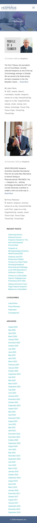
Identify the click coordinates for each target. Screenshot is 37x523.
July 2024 (11, 377)
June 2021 (12, 424)
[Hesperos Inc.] (9, 7)
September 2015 (14, 512)
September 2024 (14, 374)
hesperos (24, 95)
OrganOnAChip (23, 101)
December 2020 (14, 434)
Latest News (12, 88)
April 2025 (12, 358)
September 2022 (14, 405)
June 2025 (12, 352)
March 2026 (12, 336)
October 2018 (13, 475)
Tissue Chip (24, 107)
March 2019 (12, 468)
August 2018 (13, 481)
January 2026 (13, 339)
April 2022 (12, 415)
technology (15, 107)
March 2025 (12, 361)
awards (14, 91)
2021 (9, 91)
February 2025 (13, 365)
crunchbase (9, 95)
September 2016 (14, 506)
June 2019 (12, 465)
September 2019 (14, 459)
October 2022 (13, 402)
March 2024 (12, 383)
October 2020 (13, 440)
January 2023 (13, 396)
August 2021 (13, 421)
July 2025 (11, 349)
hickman (25, 203)
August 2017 (13, 500)
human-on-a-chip (11, 98)
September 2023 (14, 387)
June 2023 (12, 393)
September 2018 (14, 478)
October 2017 (13, 497)
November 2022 (14, 399)
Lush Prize (9, 209)
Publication (12, 310)
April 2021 (12, 430)
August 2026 (13, 327)
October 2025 (13, 346)
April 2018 (12, 484)
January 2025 (13, 368)
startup (19, 104)
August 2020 (13, 446)
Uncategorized (13, 313)
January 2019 (13, 471)
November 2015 (14, 509)
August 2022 (13, 409)
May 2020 (12, 453)
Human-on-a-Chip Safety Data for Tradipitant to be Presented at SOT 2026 (17, 278)
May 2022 (12, 412)
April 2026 (12, 333)
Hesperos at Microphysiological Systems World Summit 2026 (18, 250)
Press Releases (13, 200)
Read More (24, 82)
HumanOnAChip (25, 98)
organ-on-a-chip (11, 101)
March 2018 (12, 487)
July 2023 (11, 390)
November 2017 (14, 493)
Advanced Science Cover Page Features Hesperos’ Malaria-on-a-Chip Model (17, 286)
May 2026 (12, 330)
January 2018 (13, 490)
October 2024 (13, 371)
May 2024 (12, 380)
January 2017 (13, 503)
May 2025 (12, 355)
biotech (21, 91)
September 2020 (14, 443)
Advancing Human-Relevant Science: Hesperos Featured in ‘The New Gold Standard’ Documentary (18, 240)
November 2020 (14, 437)
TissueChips (9, 113)
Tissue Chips (10, 110)
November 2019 (14, 456)
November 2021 (14, 418)
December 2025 (14, 343)
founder (17, 95)
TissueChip (20, 110)
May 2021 (12, 427)
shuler (13, 104)
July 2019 (11, 462)
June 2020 (12, 449)
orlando (7, 104)
